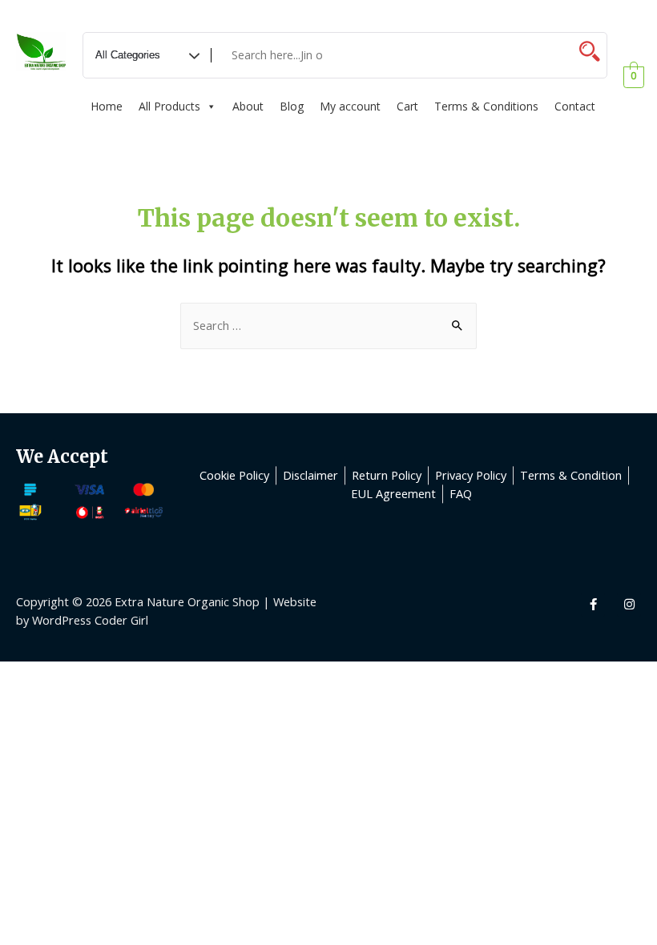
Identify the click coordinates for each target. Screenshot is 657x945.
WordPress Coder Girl (90, 620)
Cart (407, 106)
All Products (169, 106)
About (248, 106)
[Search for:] (328, 325)
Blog (292, 106)
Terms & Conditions (486, 106)
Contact (574, 106)
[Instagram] (629, 605)
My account (350, 106)
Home (107, 106)
